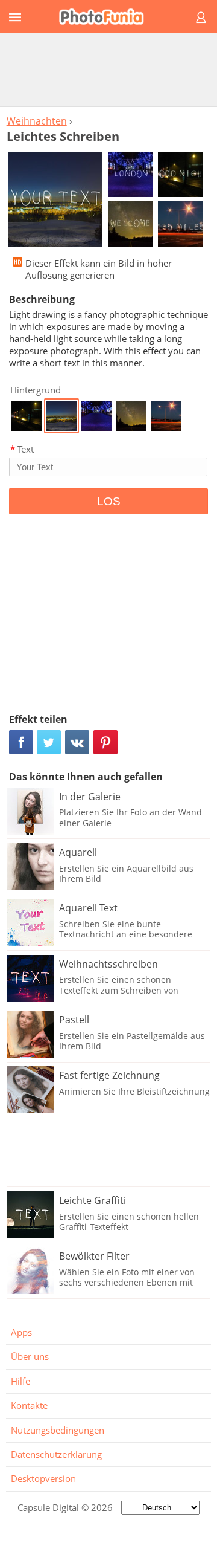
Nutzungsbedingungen (57, 1430)
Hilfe (20, 1381)
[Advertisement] (108, 69)
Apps (21, 1332)
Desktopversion (43, 1478)
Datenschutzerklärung (56, 1454)
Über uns (30, 1356)
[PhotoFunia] (106, 16)
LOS (109, 501)
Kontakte (29, 1405)
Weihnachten (37, 121)
